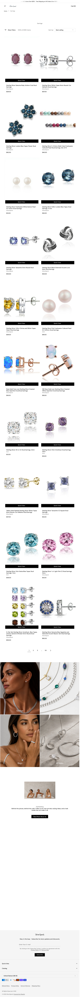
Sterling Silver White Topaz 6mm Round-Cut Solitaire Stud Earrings (56, 86)
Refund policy (6, 986)
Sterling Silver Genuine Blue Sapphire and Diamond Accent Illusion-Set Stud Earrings (56, 633)
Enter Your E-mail (24, 944)
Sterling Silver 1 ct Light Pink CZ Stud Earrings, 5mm (57, 572)
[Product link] (22, 64)
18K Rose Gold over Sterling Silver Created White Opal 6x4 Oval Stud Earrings (56, 390)
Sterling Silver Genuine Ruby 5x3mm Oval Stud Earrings (21, 86)
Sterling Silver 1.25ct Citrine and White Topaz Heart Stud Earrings (21, 329)
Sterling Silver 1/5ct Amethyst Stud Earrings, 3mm (56, 450)
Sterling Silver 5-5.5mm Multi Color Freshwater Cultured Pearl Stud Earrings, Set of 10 (57, 147)
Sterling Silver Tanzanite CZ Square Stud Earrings (55, 511)
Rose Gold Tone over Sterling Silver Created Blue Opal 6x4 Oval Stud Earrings (20, 390)
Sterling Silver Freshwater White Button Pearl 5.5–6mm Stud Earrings (21, 207)
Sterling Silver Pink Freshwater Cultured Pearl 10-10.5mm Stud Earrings (56, 329)
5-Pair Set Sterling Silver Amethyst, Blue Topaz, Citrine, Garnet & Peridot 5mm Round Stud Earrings (21, 633)
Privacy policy (15, 986)
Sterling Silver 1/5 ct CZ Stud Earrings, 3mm (20, 450)
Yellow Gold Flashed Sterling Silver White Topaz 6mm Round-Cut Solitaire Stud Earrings (21, 511)
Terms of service (25, 986)
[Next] (50, 650)
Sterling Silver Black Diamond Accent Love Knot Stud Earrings (56, 268)
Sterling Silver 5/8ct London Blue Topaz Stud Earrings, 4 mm (56, 207)
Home (5, 11)
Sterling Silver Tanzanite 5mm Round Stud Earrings (20, 268)
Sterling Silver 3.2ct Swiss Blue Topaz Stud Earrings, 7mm (20, 572)
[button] (6, 6)
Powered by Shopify (19, 994)
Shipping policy (36, 986)
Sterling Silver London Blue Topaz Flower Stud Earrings (21, 147)
